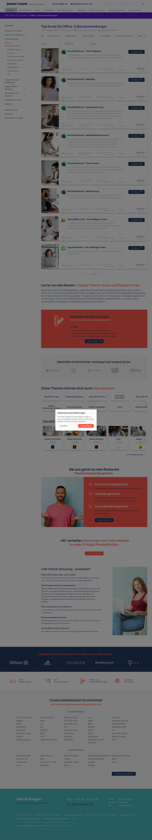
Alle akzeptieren (86, 426)
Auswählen (63, 426)
